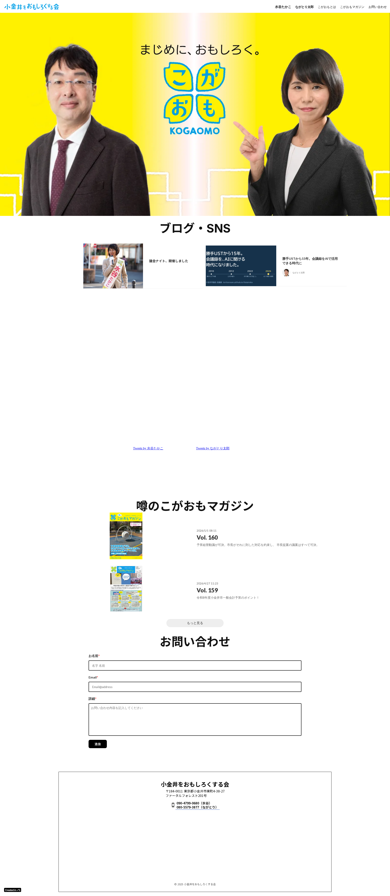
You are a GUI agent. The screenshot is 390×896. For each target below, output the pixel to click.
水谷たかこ (283, 7)
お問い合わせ (377, 7)
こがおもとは (327, 7)
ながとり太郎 (304, 7)
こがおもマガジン (352, 7)
